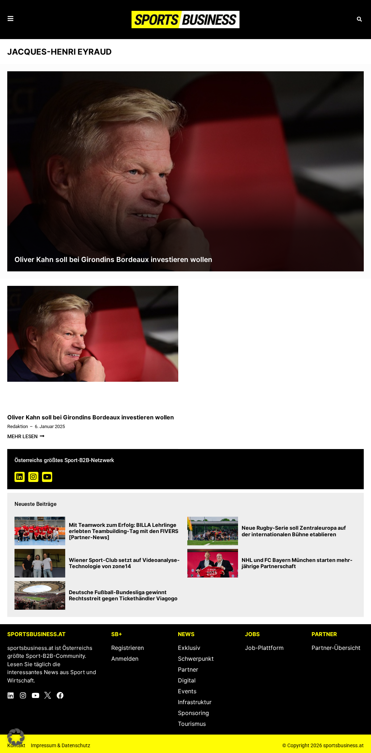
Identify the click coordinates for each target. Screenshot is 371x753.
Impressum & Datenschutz (60, 745)
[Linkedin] (19, 477)
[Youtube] (47, 477)
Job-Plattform (264, 647)
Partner (188, 669)
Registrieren (127, 647)
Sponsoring (193, 712)
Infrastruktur (195, 702)
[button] (359, 19)
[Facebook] (60, 695)
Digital (187, 680)
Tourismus (192, 723)
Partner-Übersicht (336, 647)
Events (187, 691)
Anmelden (124, 658)
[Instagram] (33, 477)
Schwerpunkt (196, 658)
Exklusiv (189, 647)
